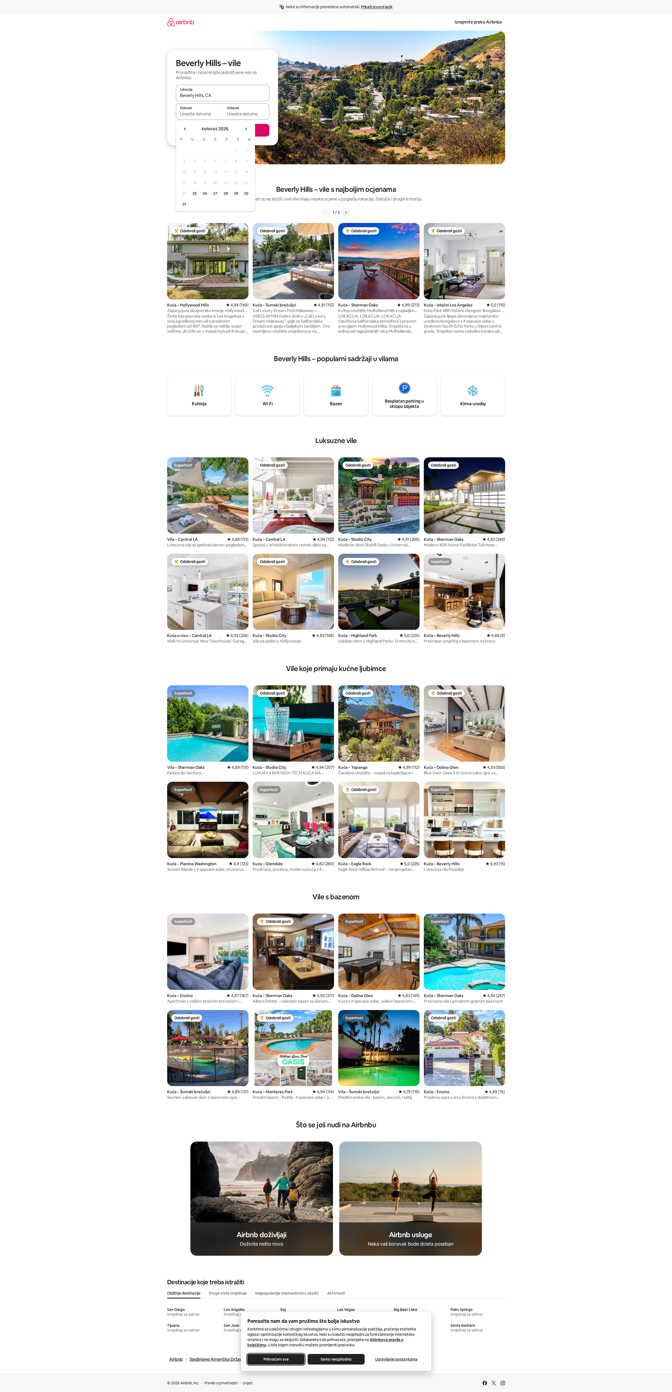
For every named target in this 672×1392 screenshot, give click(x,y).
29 (236, 193)
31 (184, 204)
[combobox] (222, 95)
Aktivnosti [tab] (336, 1293)
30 (246, 193)
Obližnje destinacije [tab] (183, 1293)
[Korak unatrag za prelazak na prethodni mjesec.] (185, 129)
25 (194, 193)
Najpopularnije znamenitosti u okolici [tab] (287, 1293)
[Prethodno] (326, 212)
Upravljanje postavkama (396, 1359)
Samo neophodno (336, 1359)
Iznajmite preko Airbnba (478, 22)
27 (215, 193)
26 (205, 193)
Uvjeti (247, 1383)
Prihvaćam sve (275, 1359)
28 (226, 193)
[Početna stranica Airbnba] (180, 22)
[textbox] (199, 114)
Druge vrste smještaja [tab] (228, 1293)
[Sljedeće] (346, 212)
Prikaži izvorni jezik (377, 6)
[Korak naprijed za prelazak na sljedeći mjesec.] (245, 129)
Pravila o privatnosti (221, 1383)
